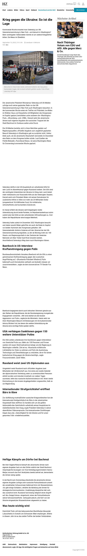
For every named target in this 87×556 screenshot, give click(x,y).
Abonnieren (80, 10)
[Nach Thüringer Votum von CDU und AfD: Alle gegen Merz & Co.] (70, 30)
